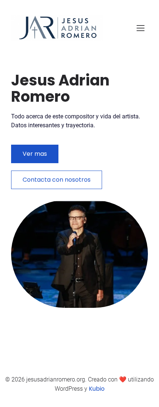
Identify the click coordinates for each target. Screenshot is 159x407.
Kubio (97, 388)
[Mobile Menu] (140, 27)
